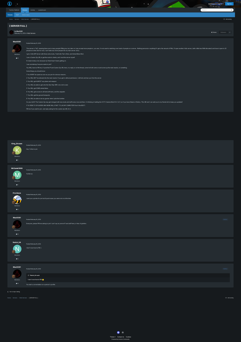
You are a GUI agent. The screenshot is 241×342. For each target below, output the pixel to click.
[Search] (231, 10)
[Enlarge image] (43, 279)
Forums (10, 15)
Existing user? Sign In (215, 4)
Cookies (128, 337)
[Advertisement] (41, 127)
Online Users (26, 15)
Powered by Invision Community (120, 339)
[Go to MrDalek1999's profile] (17, 175)
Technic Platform (14, 10)
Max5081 (19, 31)
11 (18, 58)
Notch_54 (17, 242)
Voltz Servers (31, 33)
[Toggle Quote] (28, 275)
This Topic (224, 10)
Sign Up (229, 4)
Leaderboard (42, 10)
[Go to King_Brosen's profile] (17, 150)
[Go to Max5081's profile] (11, 32)
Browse (25, 10)
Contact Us (120, 337)
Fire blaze (17, 193)
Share (214, 32)
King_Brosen (16, 144)
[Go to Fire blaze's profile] (17, 199)
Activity (33, 10)
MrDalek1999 (16, 168)
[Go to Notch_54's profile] (17, 249)
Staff (17, 15)
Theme (112, 337)
